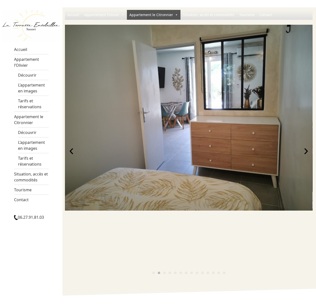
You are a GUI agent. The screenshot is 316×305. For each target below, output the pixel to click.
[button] (153, 273)
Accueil (20, 49)
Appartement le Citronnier (28, 119)
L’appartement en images (31, 88)
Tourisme (23, 190)
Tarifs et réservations (29, 103)
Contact (21, 199)
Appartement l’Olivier (26, 62)
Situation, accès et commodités (31, 177)
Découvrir (27, 75)
